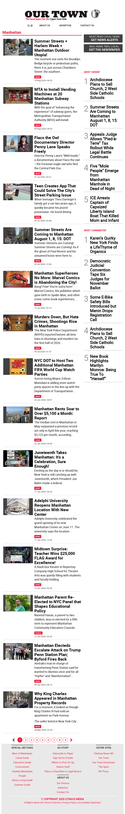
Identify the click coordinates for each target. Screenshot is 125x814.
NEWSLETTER (96, 3)
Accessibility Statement (89, 802)
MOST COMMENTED (95, 230)
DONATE (114, 3)
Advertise (65, 25)
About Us (44, 25)
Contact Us (87, 25)
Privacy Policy (69, 802)
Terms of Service (52, 802)
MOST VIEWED (92, 72)
